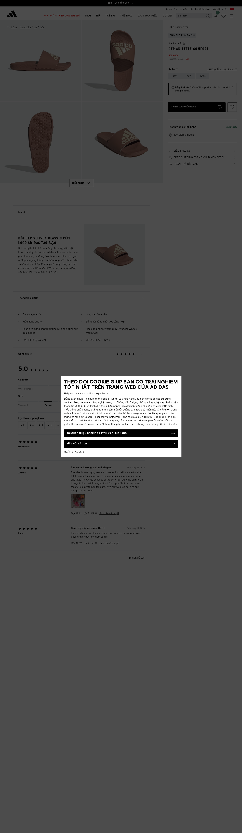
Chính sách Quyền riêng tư (138, 421)
